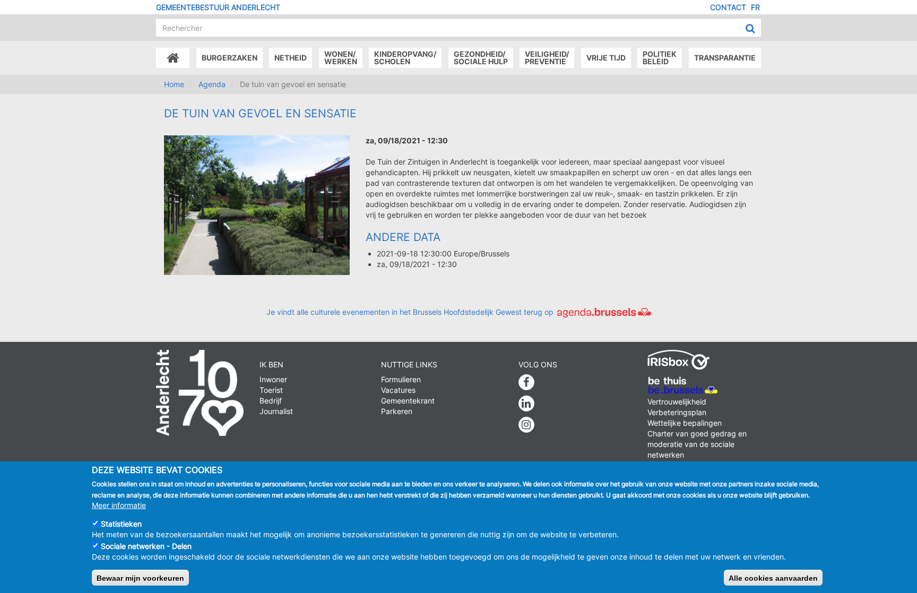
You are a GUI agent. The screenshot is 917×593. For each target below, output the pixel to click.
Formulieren (401, 379)
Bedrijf (270, 400)
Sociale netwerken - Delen (146, 546)
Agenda (212, 84)
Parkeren (396, 411)
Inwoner (273, 379)
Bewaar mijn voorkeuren (140, 577)
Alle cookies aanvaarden (773, 577)
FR (755, 7)
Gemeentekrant (408, 400)
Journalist (276, 411)
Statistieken (121, 523)
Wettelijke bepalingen (684, 422)
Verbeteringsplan (676, 412)
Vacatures (398, 389)
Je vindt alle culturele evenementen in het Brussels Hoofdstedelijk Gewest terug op (411, 311)
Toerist (271, 389)
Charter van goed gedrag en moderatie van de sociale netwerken (697, 444)
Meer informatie (119, 504)
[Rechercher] (750, 28)
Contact (728, 7)
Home (174, 84)
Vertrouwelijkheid (676, 401)
